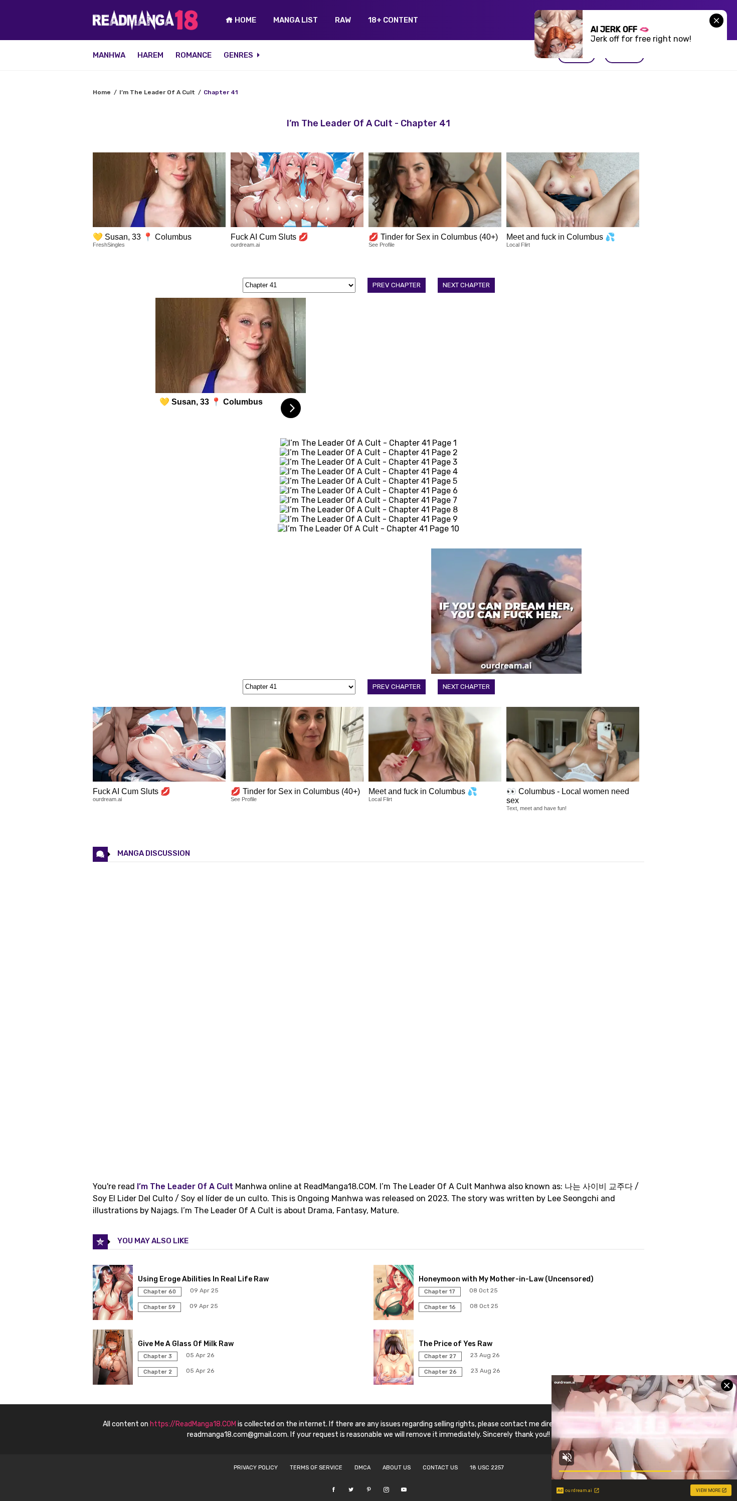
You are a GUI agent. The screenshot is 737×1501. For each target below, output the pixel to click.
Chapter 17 (439, 1291)
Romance (193, 55)
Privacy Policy (256, 1467)
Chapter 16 (440, 1307)
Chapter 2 (157, 1372)
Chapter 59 (159, 1307)
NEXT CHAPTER (466, 285)
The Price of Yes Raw (455, 1344)
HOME (244, 20)
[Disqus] (368, 1012)
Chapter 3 (157, 1356)
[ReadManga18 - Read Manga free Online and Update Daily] (145, 27)
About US (397, 1467)
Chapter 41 (221, 92)
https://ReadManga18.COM (193, 1424)
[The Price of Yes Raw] (395, 1382)
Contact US (440, 1467)
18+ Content (393, 20)
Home (102, 92)
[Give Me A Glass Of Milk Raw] (114, 1382)
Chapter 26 (440, 1372)
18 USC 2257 (487, 1467)
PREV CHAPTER (397, 285)
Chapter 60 (159, 1291)
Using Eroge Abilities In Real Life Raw (203, 1279)
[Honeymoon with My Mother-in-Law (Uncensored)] (395, 1317)
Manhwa (109, 55)
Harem (150, 55)
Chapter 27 (440, 1356)
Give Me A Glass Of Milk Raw (186, 1344)
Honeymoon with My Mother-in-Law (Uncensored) (506, 1279)
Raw (343, 20)
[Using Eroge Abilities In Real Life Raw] (114, 1317)
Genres (239, 55)
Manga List (295, 20)
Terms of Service (316, 1467)
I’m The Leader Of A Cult (157, 92)
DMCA (362, 1467)
